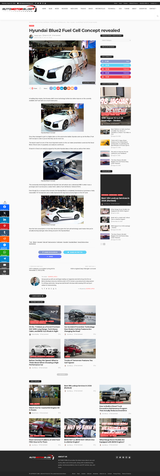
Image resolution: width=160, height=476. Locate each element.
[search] (157, 16)
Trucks (83, 9)
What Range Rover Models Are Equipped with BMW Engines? (111, 441)
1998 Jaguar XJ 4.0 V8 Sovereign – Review (112, 119)
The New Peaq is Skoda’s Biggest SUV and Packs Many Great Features (119, 161)
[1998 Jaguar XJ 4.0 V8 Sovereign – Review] (115, 106)
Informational (50, 356)
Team (120, 3)
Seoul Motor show (83, 242)
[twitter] (115, 65)
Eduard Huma (35, 413)
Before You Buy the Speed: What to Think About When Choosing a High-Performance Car (44, 362)
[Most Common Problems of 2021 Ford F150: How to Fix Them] (45, 428)
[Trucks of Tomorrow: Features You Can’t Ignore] (80, 348)
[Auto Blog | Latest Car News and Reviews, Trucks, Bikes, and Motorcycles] (41, 457)
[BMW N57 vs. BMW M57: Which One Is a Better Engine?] (105, 220)
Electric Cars (43, 321)
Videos (117, 114)
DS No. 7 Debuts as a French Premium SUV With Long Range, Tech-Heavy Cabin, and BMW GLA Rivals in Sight (44, 329)
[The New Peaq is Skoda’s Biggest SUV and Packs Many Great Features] (105, 162)
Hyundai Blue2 (72, 242)
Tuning (126, 9)
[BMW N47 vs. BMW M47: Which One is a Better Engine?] (80, 428)
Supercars (33, 356)
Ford (31, 435)
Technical (111, 9)
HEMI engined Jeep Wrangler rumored (83, 268)
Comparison (105, 195)
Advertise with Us (144, 3)
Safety (76, 323)
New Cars (74, 9)
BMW (67, 435)
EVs (120, 9)
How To (113, 402)
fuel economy (52, 242)
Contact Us (153, 3)
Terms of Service (126, 473)
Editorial (89, 473)
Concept (39, 242)
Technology (82, 323)
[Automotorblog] (20, 8)
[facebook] (115, 61)
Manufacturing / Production (38, 323)
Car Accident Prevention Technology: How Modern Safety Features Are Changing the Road (79, 329)
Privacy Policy (116, 473)
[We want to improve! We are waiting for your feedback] (105, 154)
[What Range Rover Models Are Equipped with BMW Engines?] (105, 211)
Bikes (91, 9)
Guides (107, 402)
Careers (126, 3)
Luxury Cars (122, 113)
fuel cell (45, 242)
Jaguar (104, 113)
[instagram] (115, 73)
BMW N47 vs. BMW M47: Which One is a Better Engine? (79, 441)
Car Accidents (69, 323)
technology (32, 243)
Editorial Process (133, 3)
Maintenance (119, 402)
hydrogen (59, 242)
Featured (51, 321)
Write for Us (103, 473)
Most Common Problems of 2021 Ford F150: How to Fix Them (44, 441)
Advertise (143, 9)
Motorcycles (100, 9)
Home (44, 9)
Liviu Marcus (70, 334)
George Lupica (37, 35)
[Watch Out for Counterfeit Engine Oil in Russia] (45, 395)
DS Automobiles (34, 321)
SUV (110, 435)
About (115, 3)
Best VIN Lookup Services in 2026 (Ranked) (115, 199)
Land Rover (104, 434)
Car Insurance (41, 356)
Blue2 (34, 242)
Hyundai (32, 25)
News (57, 9)
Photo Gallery (105, 114)
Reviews (65, 9)
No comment (57, 35)
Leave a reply (37, 296)
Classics (109, 113)
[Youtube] (115, 77)
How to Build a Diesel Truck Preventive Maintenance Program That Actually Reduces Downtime (113, 408)
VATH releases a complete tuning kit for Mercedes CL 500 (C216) (42, 269)
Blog (50, 9)
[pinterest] (115, 69)
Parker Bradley (35, 334)
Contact (153, 9)
